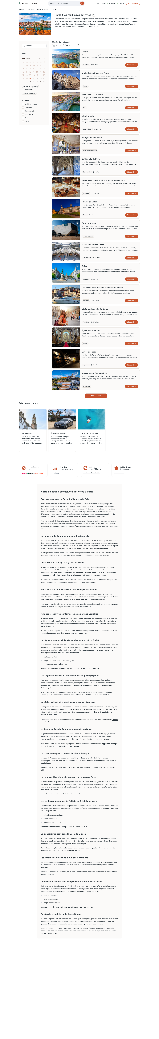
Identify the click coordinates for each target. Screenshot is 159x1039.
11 (26, 72)
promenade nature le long (85, 734)
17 (23, 75)
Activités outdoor (31, 104)
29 (30, 65)
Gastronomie (30, 111)
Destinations (101, 3)
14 (37, 72)
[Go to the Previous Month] (40, 59)
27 (23, 65)
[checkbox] (23, 104)
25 (27, 78)
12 (30, 72)
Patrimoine (29, 114)
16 (44, 72)
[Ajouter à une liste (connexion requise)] (94, 15)
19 (30, 75)
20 (34, 75)
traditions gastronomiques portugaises (97, 707)
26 (30, 78)
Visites (27, 118)
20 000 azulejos (63, 570)
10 (23, 72)
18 (27, 75)
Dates (24, 54)
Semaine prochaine (29, 93)
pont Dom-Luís (85, 546)
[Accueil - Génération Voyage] (28, 3)
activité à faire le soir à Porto (68, 841)
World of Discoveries (90, 695)
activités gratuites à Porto (51, 597)
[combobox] (64, 3)
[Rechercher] (82, 3)
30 (34, 65)
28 (27, 65)
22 (41, 75)
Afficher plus (96, 396)
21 (37, 75)
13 (33, 72)
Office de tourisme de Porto (94, 575)
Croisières (28, 107)
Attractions (74, 45)
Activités (112, 3)
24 (23, 78)
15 (40, 72)
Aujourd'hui (26, 86)
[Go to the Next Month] (44, 59)
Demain (35, 86)
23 (44, 75)
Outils (121, 3)
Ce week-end (27, 90)
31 (37, 65)
